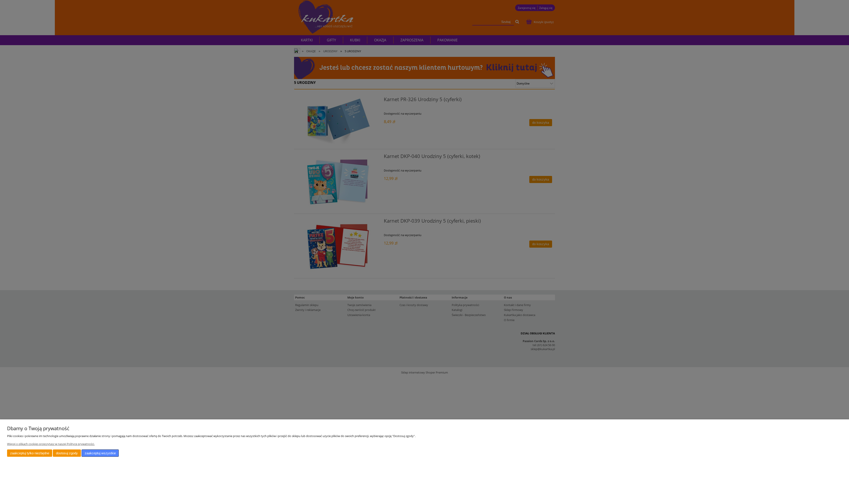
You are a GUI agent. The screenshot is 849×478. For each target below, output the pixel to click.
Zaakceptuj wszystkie (100, 453)
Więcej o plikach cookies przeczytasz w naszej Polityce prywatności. (51, 444)
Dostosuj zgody (67, 453)
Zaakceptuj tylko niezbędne (29, 453)
